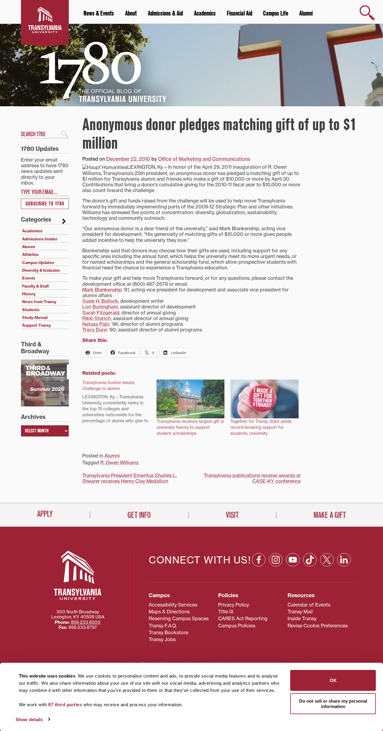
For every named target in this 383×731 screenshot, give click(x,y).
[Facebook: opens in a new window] (258, 559)
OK (333, 680)
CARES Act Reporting (243, 618)
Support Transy (36, 325)
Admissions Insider (39, 238)
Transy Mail (300, 612)
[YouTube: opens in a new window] (293, 559)
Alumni (306, 13)
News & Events (98, 13)
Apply (45, 514)
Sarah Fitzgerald (100, 313)
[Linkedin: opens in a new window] (344, 559)
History (29, 293)
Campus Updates (38, 262)
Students (30, 309)
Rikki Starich (96, 318)
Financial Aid (239, 13)
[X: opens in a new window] (327, 559)
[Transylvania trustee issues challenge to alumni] (119, 403)
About (131, 13)
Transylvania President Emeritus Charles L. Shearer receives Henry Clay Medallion (129, 478)
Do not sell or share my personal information (333, 703)
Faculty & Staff (35, 286)
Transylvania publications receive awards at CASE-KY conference (252, 478)
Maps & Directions (169, 612)
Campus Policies (236, 626)
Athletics (30, 254)
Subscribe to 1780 (44, 204)
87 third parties (65, 704)
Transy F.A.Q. (163, 626)
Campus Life (275, 13)
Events (28, 278)
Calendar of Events (309, 605)
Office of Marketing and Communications (204, 159)
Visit (232, 515)
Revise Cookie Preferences (318, 626)
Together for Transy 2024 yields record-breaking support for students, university (260, 427)
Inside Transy (302, 618)
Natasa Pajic (96, 324)
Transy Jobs (162, 639)
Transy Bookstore (168, 632)
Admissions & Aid (165, 13)
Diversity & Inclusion (41, 270)
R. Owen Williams (119, 463)
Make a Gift (330, 515)
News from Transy (39, 301)
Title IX (226, 612)
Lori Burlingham (100, 307)
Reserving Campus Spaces (179, 618)
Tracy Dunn (94, 330)
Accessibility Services (173, 605)
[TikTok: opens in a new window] (310, 559)
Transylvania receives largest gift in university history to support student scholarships (190, 427)
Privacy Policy (233, 605)
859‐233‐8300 (86, 622)
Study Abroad (35, 317)
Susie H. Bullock (100, 301)
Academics (205, 13)
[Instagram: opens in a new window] (275, 559)
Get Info (139, 515)
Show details (29, 719)
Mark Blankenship (102, 290)
